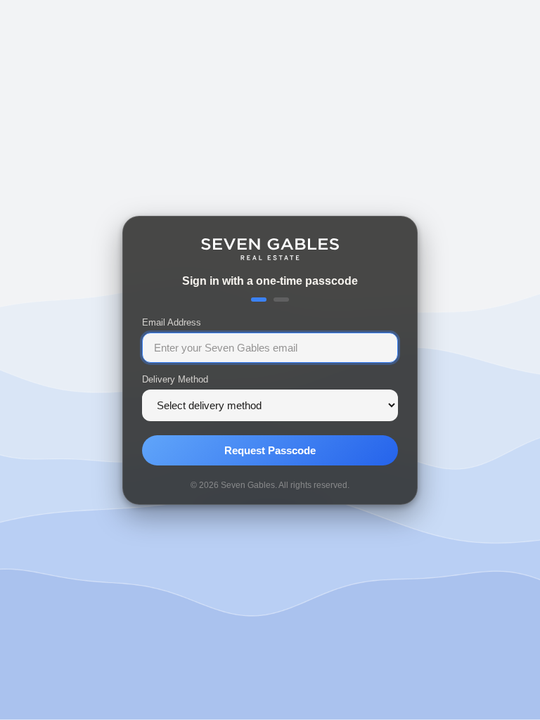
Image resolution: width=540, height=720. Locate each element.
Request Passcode (270, 450)
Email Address (171, 321)
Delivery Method (175, 378)
